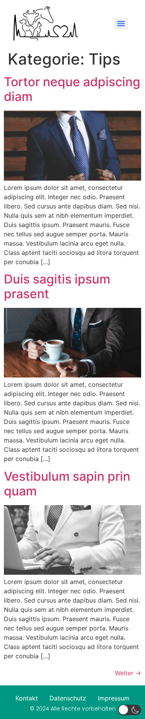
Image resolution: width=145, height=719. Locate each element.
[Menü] (121, 23)
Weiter (128, 673)
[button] (129, 710)
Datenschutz (67, 698)
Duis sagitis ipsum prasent (57, 286)
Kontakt (26, 698)
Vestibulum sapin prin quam (67, 484)
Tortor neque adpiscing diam (72, 89)
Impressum (114, 698)
